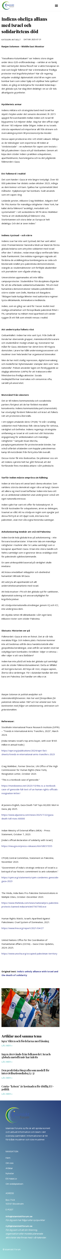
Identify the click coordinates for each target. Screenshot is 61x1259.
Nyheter (10, 1173)
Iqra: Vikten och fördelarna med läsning (25, 1041)
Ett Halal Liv (11, 1178)
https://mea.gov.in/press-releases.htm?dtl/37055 (26, 846)
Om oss (9, 1163)
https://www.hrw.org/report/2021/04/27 (22, 928)
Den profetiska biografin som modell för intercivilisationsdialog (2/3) (25, 1071)
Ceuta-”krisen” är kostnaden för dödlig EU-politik (27, 1088)
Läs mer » (7, 1045)
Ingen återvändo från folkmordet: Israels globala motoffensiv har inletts (26, 1055)
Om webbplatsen (14, 1183)
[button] (56, 5)
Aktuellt (16, 39)
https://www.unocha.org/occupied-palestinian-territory (29, 953)
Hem (8, 1157)
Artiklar (9, 1168)
